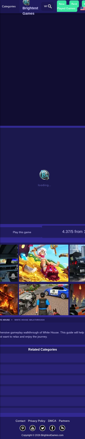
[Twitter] (42, 428)
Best (74, 4)
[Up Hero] (44, 263)
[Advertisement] (42, 80)
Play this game (22, 232)
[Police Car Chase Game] (44, 303)
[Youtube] (32, 428)
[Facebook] (52, 428)
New (61, 4)
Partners (64, 420)
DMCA (52, 420)
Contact (20, 420)
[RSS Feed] (62, 428)
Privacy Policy (36, 420)
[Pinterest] (22, 428)
